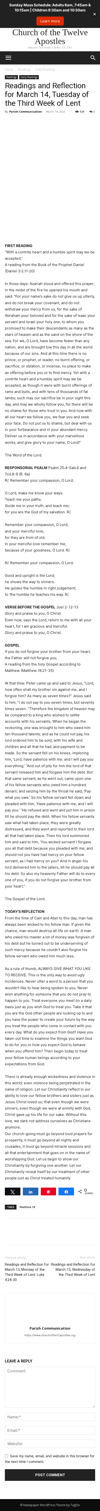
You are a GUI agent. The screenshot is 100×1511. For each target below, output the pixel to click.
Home (9, 69)
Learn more (50, 21)
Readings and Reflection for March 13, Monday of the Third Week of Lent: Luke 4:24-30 (27, 1272)
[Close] (95, 14)
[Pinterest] (32, 122)
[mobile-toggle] (8, 57)
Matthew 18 (27, 1207)
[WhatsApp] (43, 122)
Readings (24, 69)
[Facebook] (10, 122)
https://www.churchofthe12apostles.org (50, 1335)
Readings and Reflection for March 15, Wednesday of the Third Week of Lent (73, 1269)
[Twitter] (21, 122)
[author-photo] (50, 1321)
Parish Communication (25, 111)
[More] (55, 122)
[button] (93, 57)
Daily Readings (45, 69)
